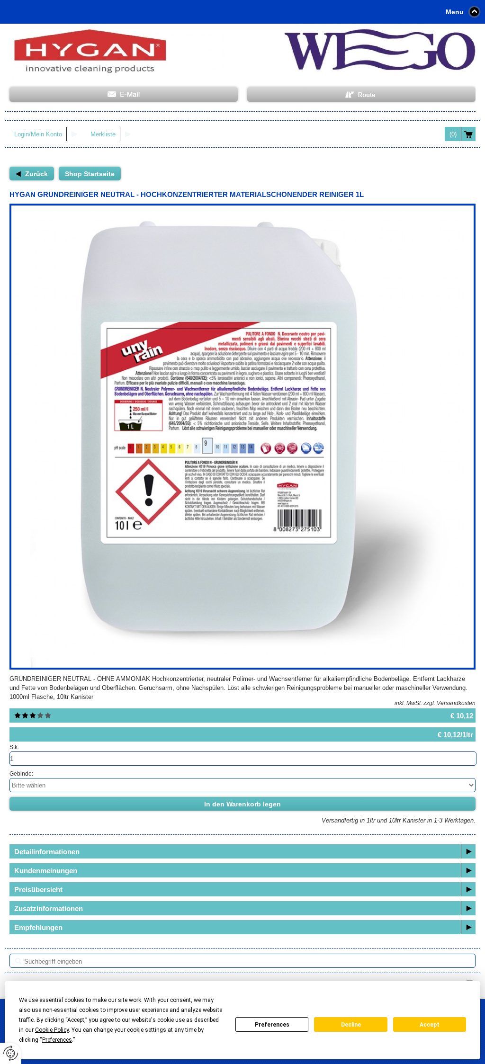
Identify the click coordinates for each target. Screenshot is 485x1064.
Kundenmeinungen (45, 871)
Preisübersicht (38, 889)
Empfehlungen (38, 927)
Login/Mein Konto (38, 134)
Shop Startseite (90, 174)
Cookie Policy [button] (52, 1030)
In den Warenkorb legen (242, 804)
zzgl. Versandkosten (449, 703)
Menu (455, 12)
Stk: (14, 747)
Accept (430, 1024)
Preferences (272, 1024)
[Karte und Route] (361, 94)
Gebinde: (21, 773)
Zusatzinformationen (48, 908)
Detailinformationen (47, 852)
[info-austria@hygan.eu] (123, 94)
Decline (351, 1024)
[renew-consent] (10, 1053)
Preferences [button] (57, 1040)
